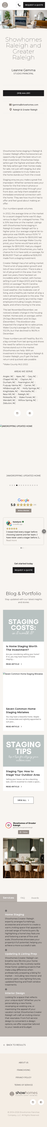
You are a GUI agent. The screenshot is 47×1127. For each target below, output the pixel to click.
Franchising (23, 1070)
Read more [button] (11, 540)
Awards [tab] (35, 898)
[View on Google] (8, 523)
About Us (23, 1063)
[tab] (10, 485)
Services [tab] (8, 897)
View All (22, 800)
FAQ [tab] (23, 898)
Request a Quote (34, 5)
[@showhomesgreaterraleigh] (8, 825)
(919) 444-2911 (23, 93)
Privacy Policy (23, 1077)
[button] (3, 531)
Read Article (12, 664)
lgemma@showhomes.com (25, 104)
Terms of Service (23, 1085)
